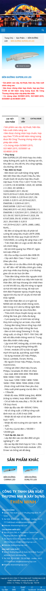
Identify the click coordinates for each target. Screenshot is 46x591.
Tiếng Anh (29, 11)
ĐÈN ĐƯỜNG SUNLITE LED (30, 478)
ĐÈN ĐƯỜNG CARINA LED (9, 478)
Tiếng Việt (29, 15)
